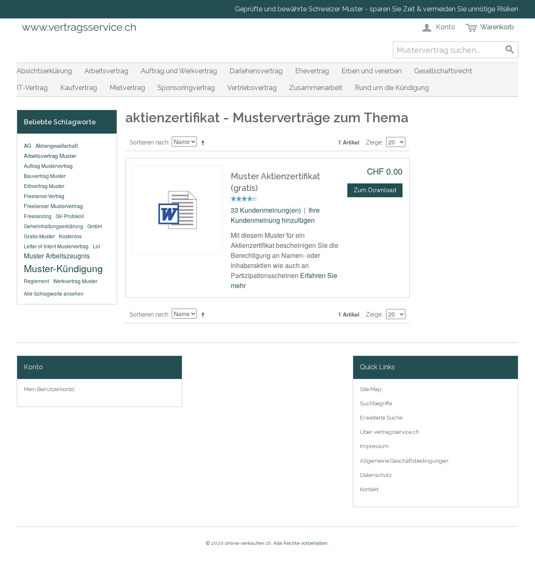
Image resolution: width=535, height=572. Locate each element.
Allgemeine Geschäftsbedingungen (404, 461)
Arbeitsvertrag (106, 71)
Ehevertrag (312, 71)
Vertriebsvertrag (252, 88)
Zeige (374, 142)
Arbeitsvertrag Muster (50, 156)
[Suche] (510, 49)
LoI (96, 246)
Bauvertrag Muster (45, 175)
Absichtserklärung (44, 71)
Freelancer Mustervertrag (53, 206)
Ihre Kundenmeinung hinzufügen (275, 215)
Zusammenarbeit (315, 88)
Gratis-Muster (39, 236)
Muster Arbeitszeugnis (57, 255)
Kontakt (369, 489)
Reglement (36, 280)
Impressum (374, 446)
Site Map (370, 389)
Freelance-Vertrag (44, 195)
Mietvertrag (127, 88)
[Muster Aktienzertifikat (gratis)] (177, 210)
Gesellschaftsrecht (443, 71)
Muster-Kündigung (63, 268)
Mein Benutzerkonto (49, 389)
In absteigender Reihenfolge (204, 142)
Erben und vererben (371, 71)
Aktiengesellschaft (57, 145)
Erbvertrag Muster (44, 185)
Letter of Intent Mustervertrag (56, 246)
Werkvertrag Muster (75, 280)
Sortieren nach (149, 142)
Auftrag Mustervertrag (48, 165)
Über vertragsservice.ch (389, 432)
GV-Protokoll (70, 215)
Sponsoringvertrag (186, 88)
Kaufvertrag (78, 88)
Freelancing (37, 215)
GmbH (94, 225)
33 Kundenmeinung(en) (266, 210)
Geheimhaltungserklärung (53, 225)
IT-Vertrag (32, 88)
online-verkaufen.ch (248, 543)
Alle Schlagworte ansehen (54, 293)
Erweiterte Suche (381, 418)
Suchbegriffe (376, 403)
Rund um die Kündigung (392, 88)
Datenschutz (376, 475)
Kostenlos (70, 236)
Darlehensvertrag (256, 71)
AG (27, 145)
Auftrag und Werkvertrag (179, 71)
